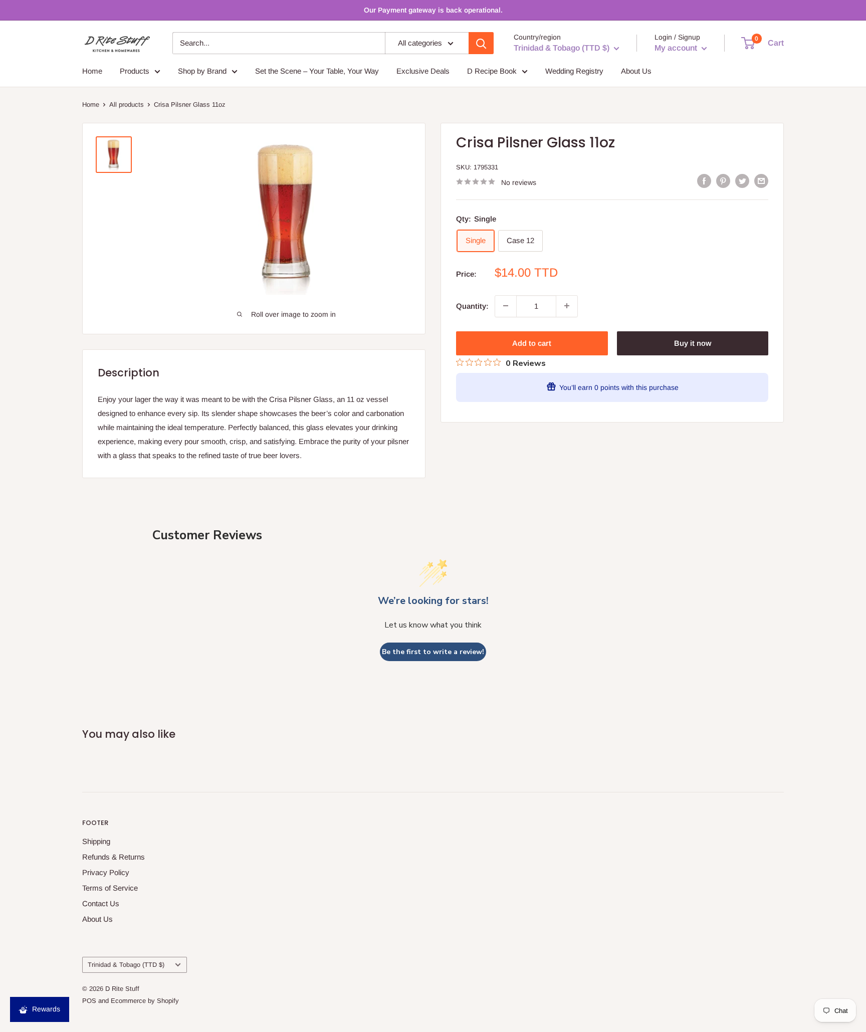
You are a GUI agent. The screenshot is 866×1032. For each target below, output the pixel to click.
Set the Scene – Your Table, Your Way (317, 71)
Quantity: (472, 305)
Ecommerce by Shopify (145, 1000)
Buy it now (692, 342)
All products (126, 104)
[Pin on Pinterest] (723, 180)
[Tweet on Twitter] (742, 180)
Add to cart (531, 342)
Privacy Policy (105, 872)
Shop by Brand (202, 71)
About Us (636, 71)
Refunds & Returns (113, 857)
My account (677, 48)
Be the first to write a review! (433, 652)
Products (134, 71)
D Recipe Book (492, 71)
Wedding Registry (574, 71)
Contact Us (100, 903)
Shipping (96, 841)
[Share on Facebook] (704, 180)
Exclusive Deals (423, 71)
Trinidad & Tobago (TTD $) (126, 964)
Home (92, 71)
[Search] (481, 43)
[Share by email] (761, 180)
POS (89, 1000)
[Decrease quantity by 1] (505, 305)
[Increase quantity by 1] (566, 305)
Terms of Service (110, 888)
